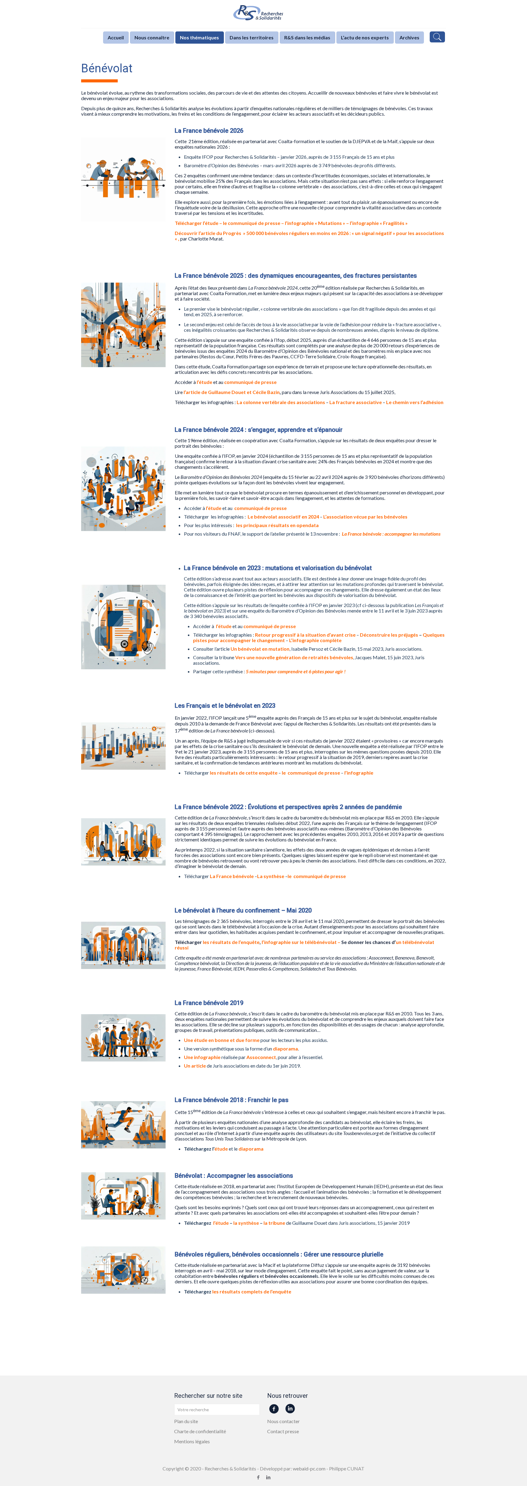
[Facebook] (258, 1477)
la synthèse (246, 1223)
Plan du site (186, 1421)
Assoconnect (261, 1057)
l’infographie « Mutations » (315, 223)
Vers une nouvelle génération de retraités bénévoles (294, 657)
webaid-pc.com (309, 1468)
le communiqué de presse (251, 223)
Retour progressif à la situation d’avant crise (305, 635)
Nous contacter (283, 1421)
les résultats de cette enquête (244, 773)
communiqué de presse (260, 508)
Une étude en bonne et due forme (222, 1040)
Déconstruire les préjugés (389, 635)
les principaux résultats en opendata (277, 525)
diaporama (285, 1048)
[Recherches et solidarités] (263, 14)
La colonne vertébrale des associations (281, 402)
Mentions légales (192, 1441)
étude (221, 1149)
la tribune (274, 1223)
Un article (195, 1065)
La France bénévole (232, 876)
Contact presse (283, 1431)
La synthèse (270, 876)
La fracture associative (355, 402)
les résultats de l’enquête (231, 942)
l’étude (210, 223)
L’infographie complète (315, 640)
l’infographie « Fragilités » (379, 223)
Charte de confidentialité (200, 1431)
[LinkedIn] (268, 1477)
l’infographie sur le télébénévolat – (301, 942)
